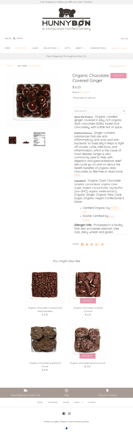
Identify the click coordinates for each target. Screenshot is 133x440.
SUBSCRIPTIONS (98, 48)
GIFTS (67, 48)
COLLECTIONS (51, 48)
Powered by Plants (81, 422)
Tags (9, 66)
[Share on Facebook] (82, 244)
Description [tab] (80, 110)
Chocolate (53, 402)
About (78, 402)
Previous (114, 66)
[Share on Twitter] (87, 244)
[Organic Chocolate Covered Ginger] (39, 139)
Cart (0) (124, 39)
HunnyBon (84, 92)
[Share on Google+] (97, 244)
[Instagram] (69, 413)
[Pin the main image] (92, 244)
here (77, 175)
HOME (7, 48)
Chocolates (34, 66)
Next (124, 66)
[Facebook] (64, 413)
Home (40, 402)
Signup (8, 38)
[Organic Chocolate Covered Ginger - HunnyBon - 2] (26, 142)
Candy (66, 402)
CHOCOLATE (21, 48)
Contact (92, 402)
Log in (125, 48)
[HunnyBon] (66, 9)
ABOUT (80, 48)
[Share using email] (102, 244)
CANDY (35, 48)
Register (116, 48)
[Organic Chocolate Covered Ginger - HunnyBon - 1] (33, 101)
